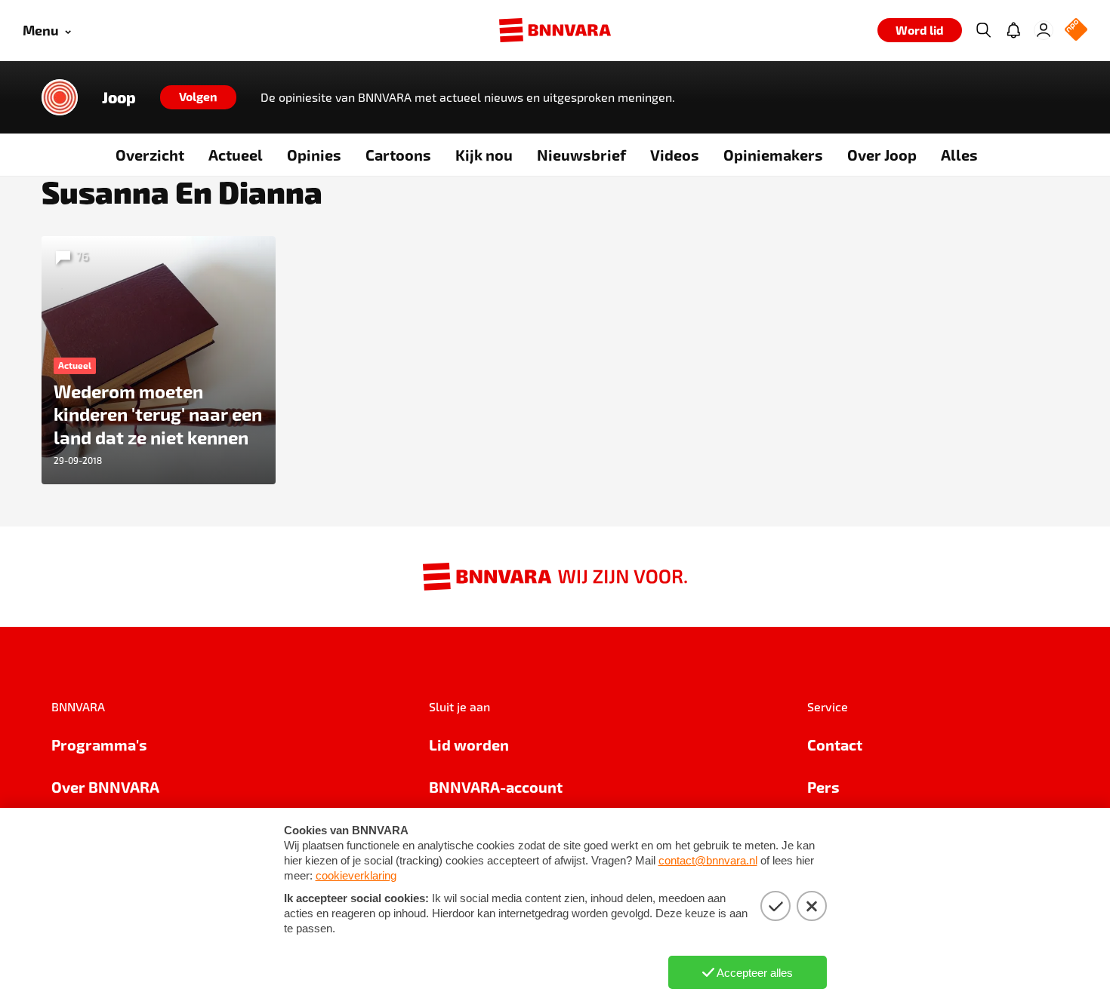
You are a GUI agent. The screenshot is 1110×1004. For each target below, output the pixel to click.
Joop (119, 97)
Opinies (314, 155)
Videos (674, 155)
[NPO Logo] (1076, 30)
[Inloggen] (1043, 30)
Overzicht (150, 155)
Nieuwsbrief (581, 155)
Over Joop (882, 155)
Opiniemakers (773, 155)
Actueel (235, 155)
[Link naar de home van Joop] (60, 97)
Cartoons (398, 155)
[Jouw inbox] (1013, 30)
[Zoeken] (983, 30)
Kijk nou (484, 155)
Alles (959, 155)
